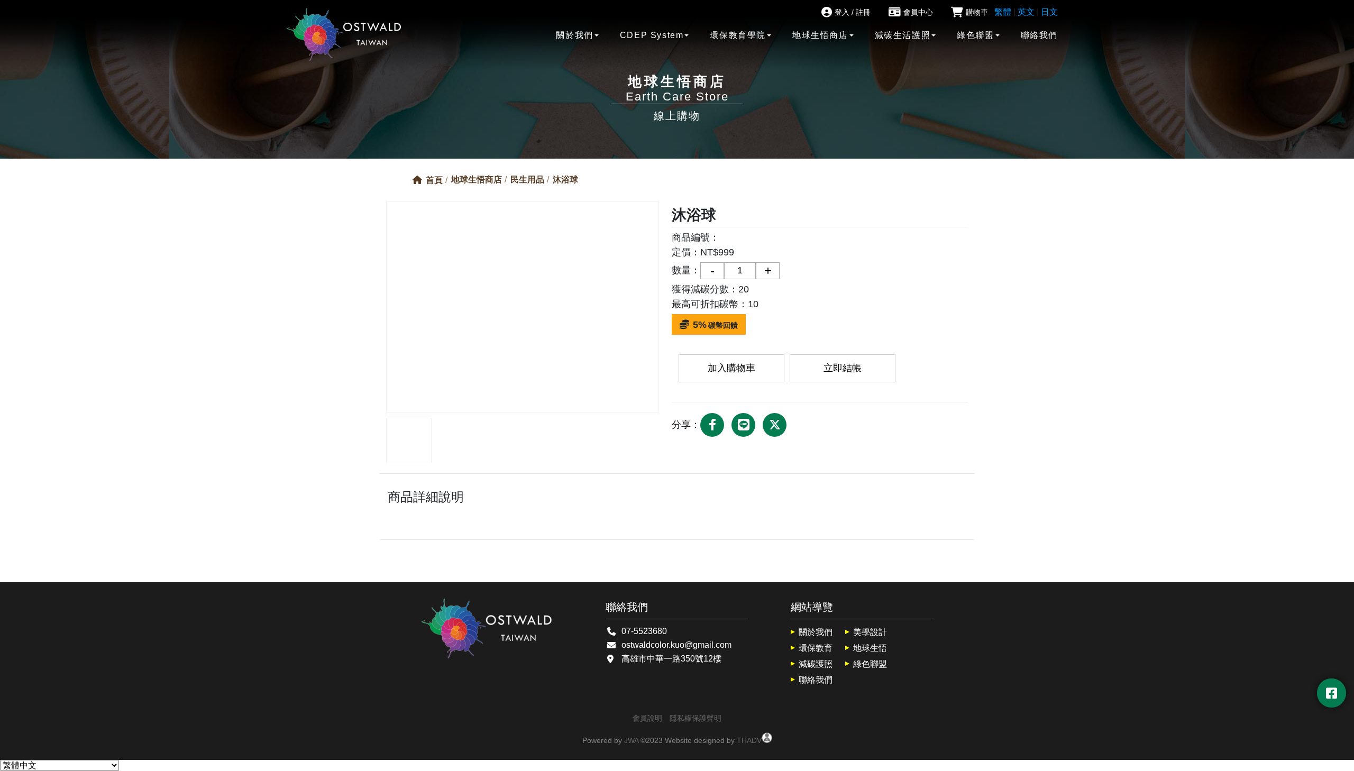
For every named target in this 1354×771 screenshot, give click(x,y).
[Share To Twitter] (774, 425)
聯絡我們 (1039, 35)
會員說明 (647, 718)
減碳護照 (815, 663)
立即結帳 (843, 368)
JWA (631, 740)
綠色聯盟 (975, 35)
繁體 (1002, 11)
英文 (1026, 11)
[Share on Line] (743, 425)
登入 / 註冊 (853, 12)
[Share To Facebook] (712, 425)
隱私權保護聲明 (695, 718)
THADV (749, 740)
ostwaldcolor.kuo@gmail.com (676, 644)
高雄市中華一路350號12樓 (671, 658)
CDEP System (652, 35)
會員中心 (918, 12)
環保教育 (815, 648)
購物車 (977, 12)
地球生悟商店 (820, 35)
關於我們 (574, 35)
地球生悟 (870, 648)
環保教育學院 (738, 35)
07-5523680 (644, 631)
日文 (1049, 11)
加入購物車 (731, 368)
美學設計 (870, 632)
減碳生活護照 (903, 35)
